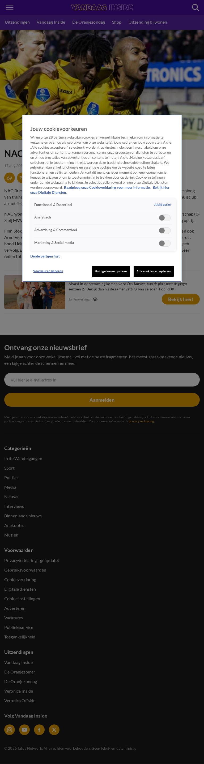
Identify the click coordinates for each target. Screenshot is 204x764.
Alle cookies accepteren (154, 271)
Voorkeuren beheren (48, 271)
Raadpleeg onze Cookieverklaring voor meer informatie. (107, 188)
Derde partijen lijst (45, 256)
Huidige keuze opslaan (111, 271)
